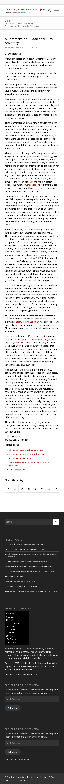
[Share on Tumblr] (35, 488)
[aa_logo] (26, 10)
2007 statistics (22, 663)
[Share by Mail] (55, 488)
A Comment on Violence (20, 458)
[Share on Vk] (42, 488)
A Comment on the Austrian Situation (26, 454)
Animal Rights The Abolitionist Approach (32, 777)
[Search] (48, 10)
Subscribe (12, 708)
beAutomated (30, 674)
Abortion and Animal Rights (14, 576)
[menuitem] (48, 10)
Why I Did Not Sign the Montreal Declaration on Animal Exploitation (29, 566)
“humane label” (31, 184)
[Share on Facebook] (8, 488)
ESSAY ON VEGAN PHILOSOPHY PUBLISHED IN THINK (25, 549)
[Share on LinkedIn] (28, 488)
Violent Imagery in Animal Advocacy (26, 450)
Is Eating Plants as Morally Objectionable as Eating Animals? (26, 561)
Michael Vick (30, 280)
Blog (7, 20)
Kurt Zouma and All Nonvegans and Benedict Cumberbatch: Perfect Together (31, 591)
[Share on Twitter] (15, 488)
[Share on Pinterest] (22, 488)
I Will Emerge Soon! (18, 469)
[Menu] (55, 10)
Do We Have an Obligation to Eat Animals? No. (21, 586)
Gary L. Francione (32, 47)
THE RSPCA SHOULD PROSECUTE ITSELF (20, 581)
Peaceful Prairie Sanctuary (26, 321)
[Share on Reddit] (49, 488)
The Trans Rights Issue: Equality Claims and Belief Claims (25, 544)
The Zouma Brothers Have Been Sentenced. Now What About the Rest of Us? (31, 571)
